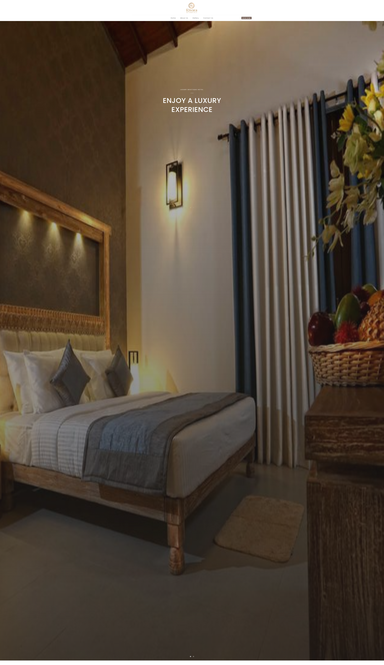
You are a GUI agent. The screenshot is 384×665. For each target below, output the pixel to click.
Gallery (196, 18)
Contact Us (208, 18)
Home (173, 18)
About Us (184, 18)
